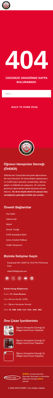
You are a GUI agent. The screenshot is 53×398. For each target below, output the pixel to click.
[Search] (47, 93)
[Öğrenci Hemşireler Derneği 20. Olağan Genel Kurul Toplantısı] (9, 330)
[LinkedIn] (31, 278)
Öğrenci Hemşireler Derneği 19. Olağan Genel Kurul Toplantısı (30, 341)
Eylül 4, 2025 (21, 334)
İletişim (9, 224)
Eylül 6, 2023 (21, 359)
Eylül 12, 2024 (21, 346)
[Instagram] (19, 278)
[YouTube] (25, 278)
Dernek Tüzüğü (12, 229)
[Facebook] (7, 278)
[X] (13, 278)
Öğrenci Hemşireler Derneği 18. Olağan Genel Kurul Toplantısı (30, 354)
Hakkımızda (11, 219)
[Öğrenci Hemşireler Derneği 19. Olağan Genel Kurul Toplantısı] (9, 343)
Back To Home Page (24, 107)
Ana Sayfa (10, 214)
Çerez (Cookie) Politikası (16, 240)
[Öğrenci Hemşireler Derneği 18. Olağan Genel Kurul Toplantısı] (9, 356)
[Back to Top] (47, 394)
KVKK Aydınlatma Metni (16, 235)
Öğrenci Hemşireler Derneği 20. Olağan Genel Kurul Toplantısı (30, 329)
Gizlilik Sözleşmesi (14, 245)
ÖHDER (22, 388)
